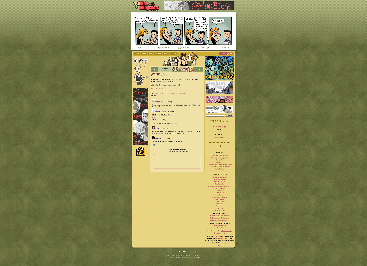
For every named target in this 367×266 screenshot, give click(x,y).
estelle (163, 93)
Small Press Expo (219, 126)
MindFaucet (179, 257)
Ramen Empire (220, 201)
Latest (223, 48)
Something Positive (220, 179)
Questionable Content (220, 177)
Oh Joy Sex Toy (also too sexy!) (219, 218)
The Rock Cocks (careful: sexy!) (219, 220)
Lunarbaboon (219, 169)
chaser (156, 93)
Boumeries (219, 160)
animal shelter (170, 93)
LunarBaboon (219, 195)
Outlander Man (219, 210)
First (143, 48)
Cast (150, 54)
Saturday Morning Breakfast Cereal (219, 186)
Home (137, 54)
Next (204, 48)
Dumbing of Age (219, 181)
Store (166, 54)
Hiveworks (197, 257)
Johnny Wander (219, 188)
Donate (173, 54)
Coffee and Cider (222, 238)
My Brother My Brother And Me (223, 232)
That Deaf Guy (219, 193)
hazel (160, 93)
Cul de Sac (219, 227)
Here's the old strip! (157, 88)
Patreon (158, 54)
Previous (164, 48)
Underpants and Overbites (219, 155)
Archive (185, 48)
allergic (180, 93)
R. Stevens (217, 236)
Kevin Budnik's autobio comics (220, 166)
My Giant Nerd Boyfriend (219, 158)
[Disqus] (177, 122)
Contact (223, 54)
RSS (231, 54)
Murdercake (220, 206)
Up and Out (219, 162)
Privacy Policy (194, 252)
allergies (185, 93)
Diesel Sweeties (219, 184)
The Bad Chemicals (219, 225)
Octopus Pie (219, 190)
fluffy (175, 93)
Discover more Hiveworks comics (165, 69)
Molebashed (219, 204)
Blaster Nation (219, 199)
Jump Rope (219, 208)
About (144, 54)
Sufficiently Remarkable (219, 197)
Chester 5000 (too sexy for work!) (219, 215)
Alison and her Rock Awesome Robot (219, 164)
